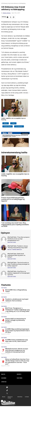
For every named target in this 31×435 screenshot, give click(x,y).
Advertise (19, 396)
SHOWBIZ (3, 378)
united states (7, 126)
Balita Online (7, 13)
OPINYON (3, 381)
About (3, 396)
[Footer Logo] (8, 402)
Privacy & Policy (10, 397)
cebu (13, 123)
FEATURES (19, 378)
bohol (5, 123)
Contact (27, 396)
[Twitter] (10, 17)
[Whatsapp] (13, 17)
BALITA (3, 374)
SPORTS (19, 374)
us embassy (19, 126)
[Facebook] (7, 17)
